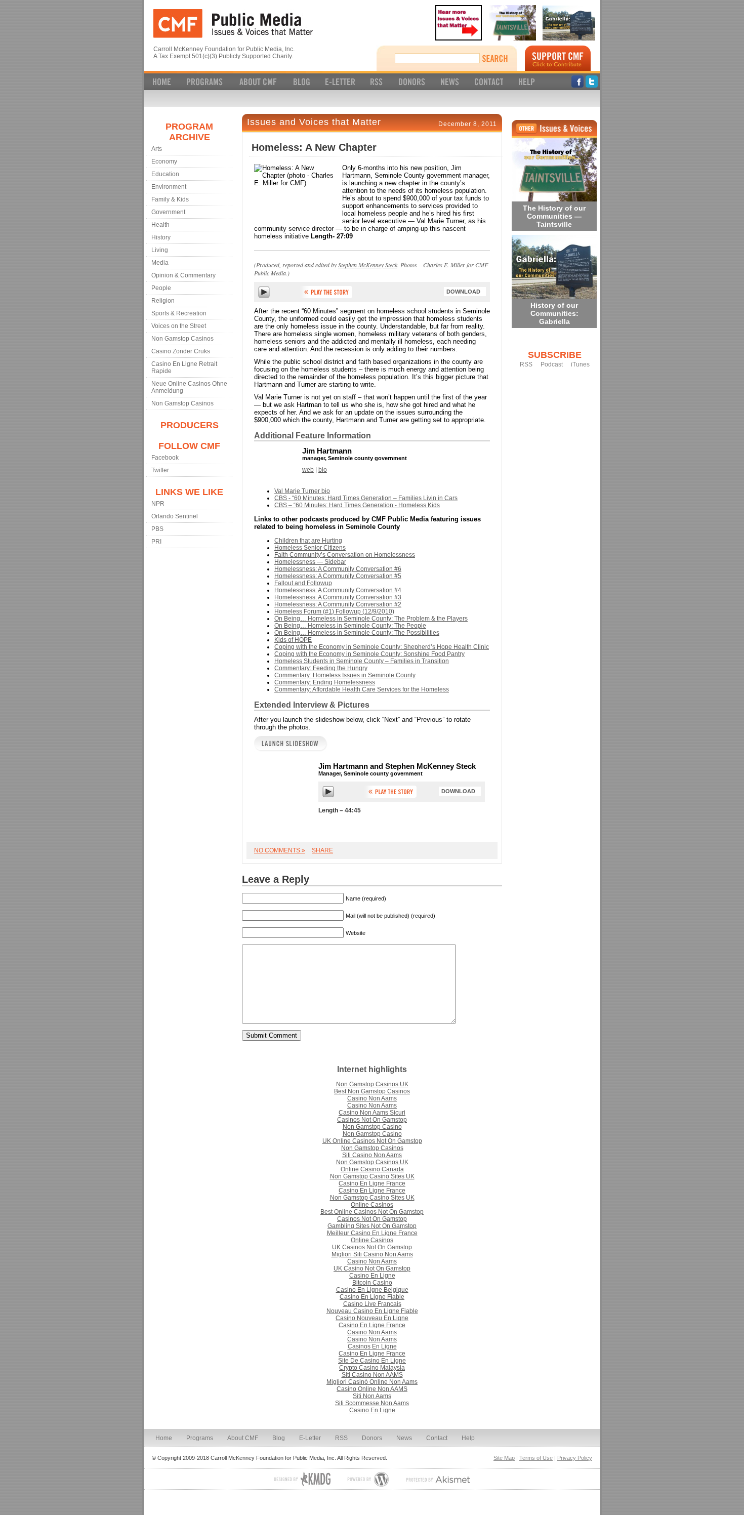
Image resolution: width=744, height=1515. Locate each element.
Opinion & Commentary (183, 275)
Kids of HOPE (293, 639)
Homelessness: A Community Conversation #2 (337, 604)
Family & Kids (170, 199)
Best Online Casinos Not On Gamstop (372, 1211)
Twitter (160, 470)
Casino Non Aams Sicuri (372, 1112)
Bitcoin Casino (372, 1282)
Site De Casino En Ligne (372, 1360)
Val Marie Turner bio (302, 491)
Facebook (165, 457)
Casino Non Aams (372, 1098)
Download (463, 292)
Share (322, 850)
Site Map (504, 1458)
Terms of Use (536, 1458)
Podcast (552, 364)
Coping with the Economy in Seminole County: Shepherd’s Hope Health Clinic (381, 646)
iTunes (580, 364)
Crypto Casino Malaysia (372, 1367)
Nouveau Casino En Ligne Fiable (372, 1311)
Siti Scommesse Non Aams (372, 1403)
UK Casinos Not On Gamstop (372, 1247)
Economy (164, 161)
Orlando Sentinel (174, 516)
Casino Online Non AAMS (372, 1389)
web (308, 469)
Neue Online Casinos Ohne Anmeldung (189, 387)
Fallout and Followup (303, 583)
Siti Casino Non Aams (372, 1155)
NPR (157, 503)
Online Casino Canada (372, 1169)
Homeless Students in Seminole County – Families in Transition (361, 661)
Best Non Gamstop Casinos (372, 1091)
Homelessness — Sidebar (310, 561)
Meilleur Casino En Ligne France (372, 1233)
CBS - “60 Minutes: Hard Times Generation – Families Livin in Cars (366, 498)
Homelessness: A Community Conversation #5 (337, 576)
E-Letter (310, 1438)
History (161, 237)
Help (468, 1438)
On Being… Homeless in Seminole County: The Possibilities (356, 632)
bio (322, 469)
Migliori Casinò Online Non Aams (372, 1381)
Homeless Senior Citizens (310, 547)
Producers (189, 425)
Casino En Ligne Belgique (372, 1289)
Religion (163, 300)
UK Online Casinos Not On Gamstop (372, 1140)
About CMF (242, 1438)
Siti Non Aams (372, 1396)
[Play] (264, 296)
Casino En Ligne (372, 1275)
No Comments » (279, 850)
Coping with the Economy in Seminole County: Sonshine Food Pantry (369, 654)
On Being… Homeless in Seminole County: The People (350, 625)
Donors (372, 1438)
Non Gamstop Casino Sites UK (372, 1176)
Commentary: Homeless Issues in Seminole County (345, 675)
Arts (156, 148)
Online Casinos (372, 1204)
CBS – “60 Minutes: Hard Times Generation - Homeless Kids (357, 505)
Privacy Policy (574, 1458)
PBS (157, 529)
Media (160, 262)
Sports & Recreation (178, 313)
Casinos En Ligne (372, 1346)
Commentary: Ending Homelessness (324, 682)
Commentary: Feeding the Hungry (320, 668)
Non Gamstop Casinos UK (372, 1084)
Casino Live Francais (372, 1303)
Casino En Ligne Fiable (372, 1296)
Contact (436, 1438)
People (161, 288)
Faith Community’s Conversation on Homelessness (344, 554)
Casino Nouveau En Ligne (372, 1318)
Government (168, 212)
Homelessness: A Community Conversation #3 (337, 597)
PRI (156, 541)
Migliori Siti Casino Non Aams (372, 1254)
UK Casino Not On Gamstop (372, 1268)
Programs (199, 1438)
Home (163, 1438)
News (404, 1438)
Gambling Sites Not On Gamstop (372, 1226)
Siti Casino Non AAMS (372, 1374)
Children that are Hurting (308, 540)
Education (165, 174)
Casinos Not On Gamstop (372, 1119)
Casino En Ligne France (372, 1183)
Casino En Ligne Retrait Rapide (184, 367)
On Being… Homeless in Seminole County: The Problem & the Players (371, 618)
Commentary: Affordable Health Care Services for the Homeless (361, 689)
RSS (526, 364)
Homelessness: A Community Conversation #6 (337, 568)
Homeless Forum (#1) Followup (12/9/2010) (334, 611)
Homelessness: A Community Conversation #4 (337, 590)
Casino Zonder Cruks (180, 351)
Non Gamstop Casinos (182, 338)
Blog (278, 1438)
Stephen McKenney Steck (367, 265)
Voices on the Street (178, 326)
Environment (168, 186)
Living (159, 250)
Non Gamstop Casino (372, 1126)
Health (160, 224)
